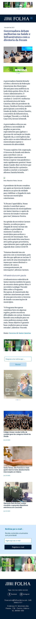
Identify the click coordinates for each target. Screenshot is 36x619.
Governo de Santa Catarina (20, 333)
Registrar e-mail (18, 547)
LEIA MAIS (7, 440)
